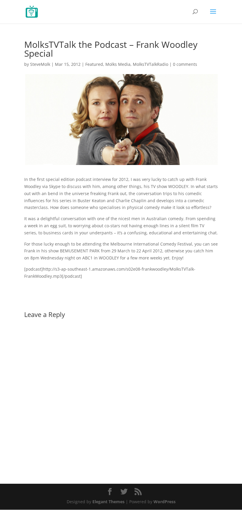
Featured (94, 64)
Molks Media (117, 64)
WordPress (164, 501)
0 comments (185, 64)
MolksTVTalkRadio (150, 64)
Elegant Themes (108, 501)
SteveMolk (40, 64)
